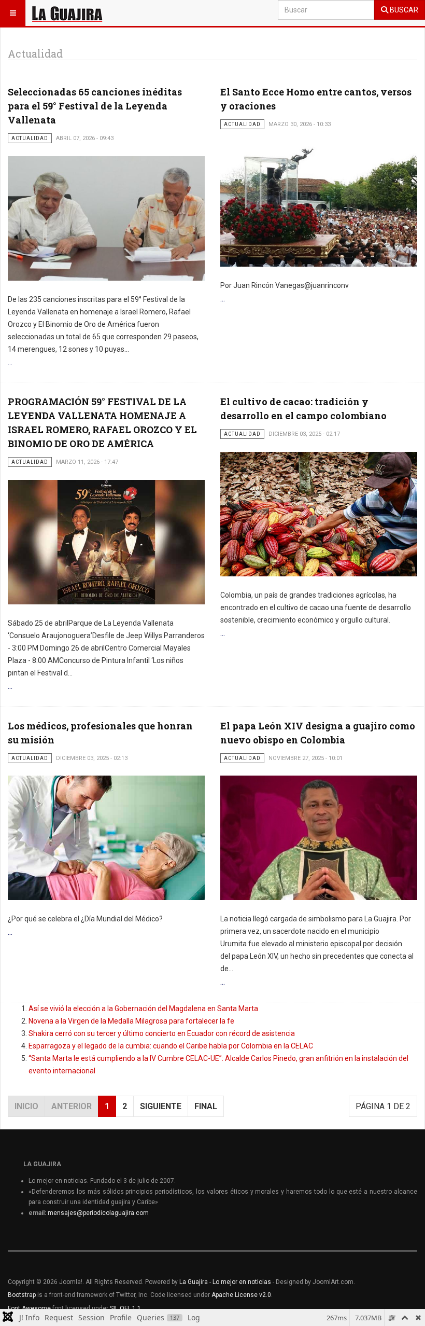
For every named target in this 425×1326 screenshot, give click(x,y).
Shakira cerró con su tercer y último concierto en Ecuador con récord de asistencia (162, 1033)
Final (205, 1106)
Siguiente (160, 1106)
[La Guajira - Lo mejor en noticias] (67, 13)
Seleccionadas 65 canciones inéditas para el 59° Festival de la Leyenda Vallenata (95, 106)
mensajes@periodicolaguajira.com (98, 1213)
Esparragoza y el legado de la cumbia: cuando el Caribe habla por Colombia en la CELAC (171, 1046)
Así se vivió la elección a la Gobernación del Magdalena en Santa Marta (143, 1008)
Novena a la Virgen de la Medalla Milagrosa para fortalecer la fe (131, 1021)
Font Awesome (29, 1308)
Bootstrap (22, 1295)
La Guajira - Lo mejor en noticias (225, 1282)
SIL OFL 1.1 (125, 1308)
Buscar (403, 10)
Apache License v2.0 (241, 1295)
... (10, 362)
